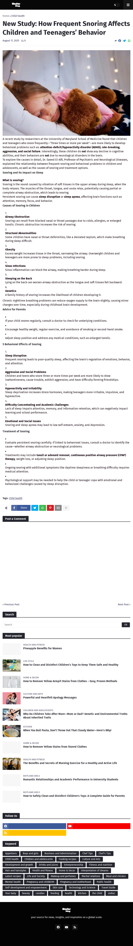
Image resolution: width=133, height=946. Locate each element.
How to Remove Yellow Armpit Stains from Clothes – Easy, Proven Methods (70, 681)
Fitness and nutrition (100, 864)
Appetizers (11, 853)
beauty (26, 893)
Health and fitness (42, 870)
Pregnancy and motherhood (75, 881)
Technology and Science (82, 887)
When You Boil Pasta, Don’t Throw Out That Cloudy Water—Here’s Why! (67, 730)
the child (97, 893)
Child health (18, 16)
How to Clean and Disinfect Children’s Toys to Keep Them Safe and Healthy (70, 664)
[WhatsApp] (129, 40)
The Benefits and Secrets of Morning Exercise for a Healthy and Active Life (70, 763)
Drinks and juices (48, 864)
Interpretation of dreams (94, 870)
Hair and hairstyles (15, 870)
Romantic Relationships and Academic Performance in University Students (70, 779)
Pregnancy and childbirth (40, 881)
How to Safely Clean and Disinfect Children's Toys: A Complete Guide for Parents (74, 795)
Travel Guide (108, 887)
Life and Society (36, 876)
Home (6, 16)
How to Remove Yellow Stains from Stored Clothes (55, 746)
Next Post (123, 604)
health (68, 893)
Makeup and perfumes (63, 876)
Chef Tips (87, 853)
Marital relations (91, 876)
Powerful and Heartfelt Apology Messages (50, 697)
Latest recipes (13, 876)
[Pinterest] (50, 508)
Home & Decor (67, 870)
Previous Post (11, 604)
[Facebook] (119, 40)
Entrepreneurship (73, 864)
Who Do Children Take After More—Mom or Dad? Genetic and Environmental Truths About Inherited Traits (75, 715)
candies (40, 893)
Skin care (58, 887)
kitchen (82, 893)
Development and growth (19, 864)
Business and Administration (60, 853)
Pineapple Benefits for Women (42, 648)
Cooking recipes (67, 859)
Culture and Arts (91, 859)
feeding (55, 893)
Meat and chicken (116, 876)
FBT (91, 939)
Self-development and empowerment (26, 887)
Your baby (10, 893)
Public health (104, 881)
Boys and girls (30, 853)
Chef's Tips (105, 853)
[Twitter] (124, 40)
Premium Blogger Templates (68, 939)
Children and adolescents (39, 859)
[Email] (58, 508)
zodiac (111, 893)
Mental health (13, 881)
